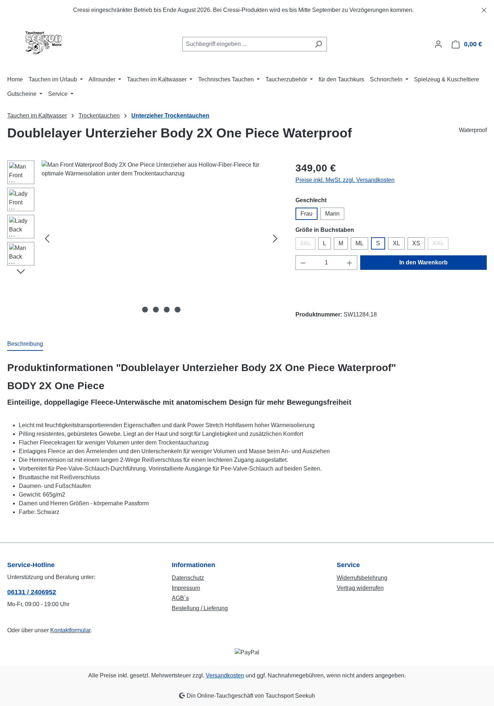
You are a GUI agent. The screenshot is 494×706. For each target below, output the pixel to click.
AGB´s (180, 598)
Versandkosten (225, 675)
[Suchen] (318, 44)
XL (396, 243)
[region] (247, 10)
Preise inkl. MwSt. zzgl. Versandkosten (345, 180)
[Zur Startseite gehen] (43, 43)
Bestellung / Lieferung (200, 608)
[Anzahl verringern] (303, 262)
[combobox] (246, 44)
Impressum (186, 588)
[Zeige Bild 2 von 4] (156, 309)
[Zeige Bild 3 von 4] (167, 309)
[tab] (25, 344)
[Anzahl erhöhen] (349, 262)
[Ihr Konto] (438, 44)
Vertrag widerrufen (360, 588)
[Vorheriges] (47, 238)
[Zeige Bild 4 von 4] (177, 309)
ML (359, 243)
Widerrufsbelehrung (362, 578)
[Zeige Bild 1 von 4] (145, 309)
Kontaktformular (70, 630)
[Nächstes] (275, 238)
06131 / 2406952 (31, 592)
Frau (306, 213)
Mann (332, 213)
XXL (440, 245)
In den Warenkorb (423, 262)
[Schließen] (484, 9)
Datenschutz (188, 578)
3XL (307, 245)
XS (416, 243)
